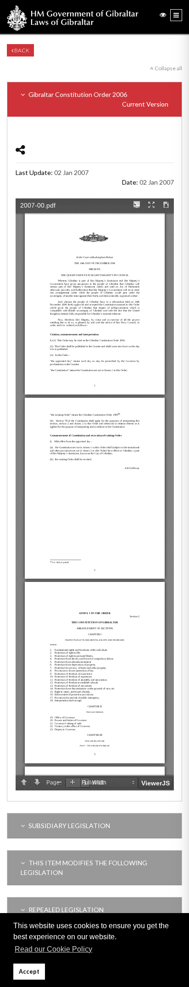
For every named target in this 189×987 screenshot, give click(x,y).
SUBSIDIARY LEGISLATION (68, 825)
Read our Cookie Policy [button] (53, 949)
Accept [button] (29, 971)
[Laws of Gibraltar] (73, 17)
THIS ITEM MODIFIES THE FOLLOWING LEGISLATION (84, 867)
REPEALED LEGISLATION (65, 910)
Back (21, 50)
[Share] (20, 149)
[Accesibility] (163, 14)
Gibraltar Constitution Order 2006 (97, 99)
